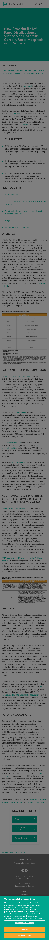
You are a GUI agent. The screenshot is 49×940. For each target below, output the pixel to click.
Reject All (24, 929)
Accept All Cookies (24, 935)
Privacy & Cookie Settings (24, 923)
